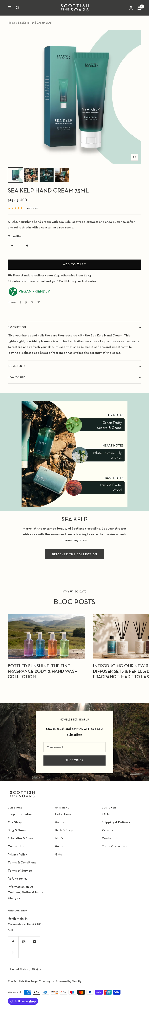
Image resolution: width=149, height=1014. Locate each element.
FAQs (105, 814)
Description (17, 327)
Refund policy (17, 878)
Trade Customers (114, 846)
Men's (59, 838)
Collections (63, 814)
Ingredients (17, 366)
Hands (59, 822)
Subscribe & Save (20, 838)
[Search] (17, 8)
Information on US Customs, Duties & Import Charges (26, 892)
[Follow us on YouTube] (34, 941)
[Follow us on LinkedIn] (13, 952)
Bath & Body (64, 830)
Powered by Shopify (68, 981)
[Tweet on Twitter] (32, 302)
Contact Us (16, 846)
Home (11, 22)
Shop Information (20, 814)
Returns (107, 830)
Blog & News (17, 830)
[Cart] (139, 8)
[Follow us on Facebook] (13, 941)
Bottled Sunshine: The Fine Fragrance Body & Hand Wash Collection (42, 671)
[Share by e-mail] (38, 302)
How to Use (16, 377)
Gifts (58, 854)
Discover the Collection (74, 554)
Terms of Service (20, 870)
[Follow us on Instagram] (23, 941)
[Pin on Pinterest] (26, 302)
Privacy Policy (17, 854)
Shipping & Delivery (116, 822)
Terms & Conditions (22, 862)
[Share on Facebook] (21, 302)
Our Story (15, 822)
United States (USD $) (24, 969)
